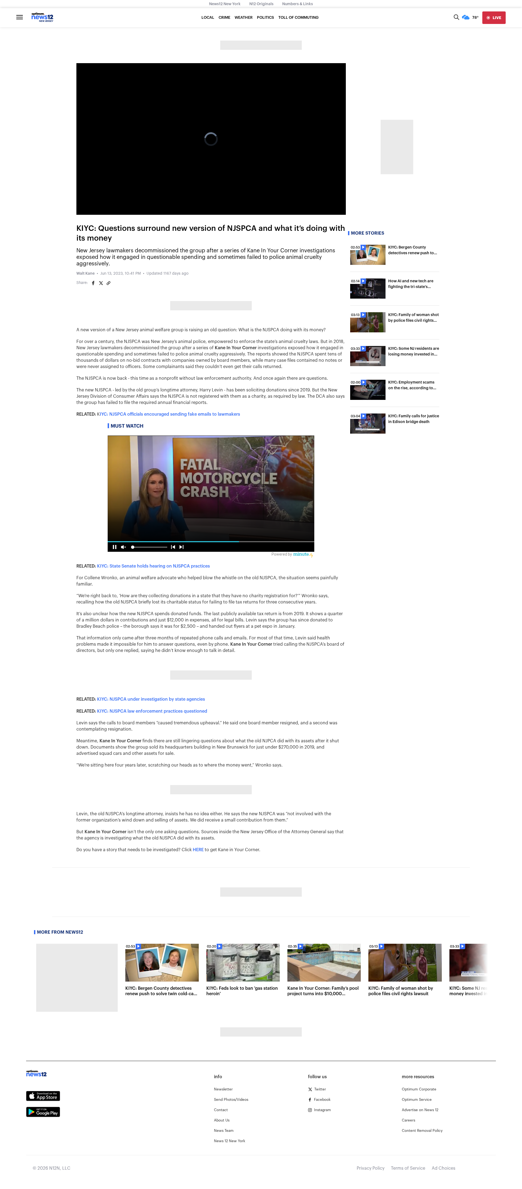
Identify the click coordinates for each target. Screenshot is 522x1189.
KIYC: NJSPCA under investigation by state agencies (151, 699)
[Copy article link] (108, 283)
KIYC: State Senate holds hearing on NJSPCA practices (153, 566)
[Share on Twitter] (101, 283)
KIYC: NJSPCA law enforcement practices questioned (152, 711)
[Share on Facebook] (93, 283)
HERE (198, 850)
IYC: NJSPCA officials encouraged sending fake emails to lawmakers (170, 414)
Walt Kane (85, 273)
